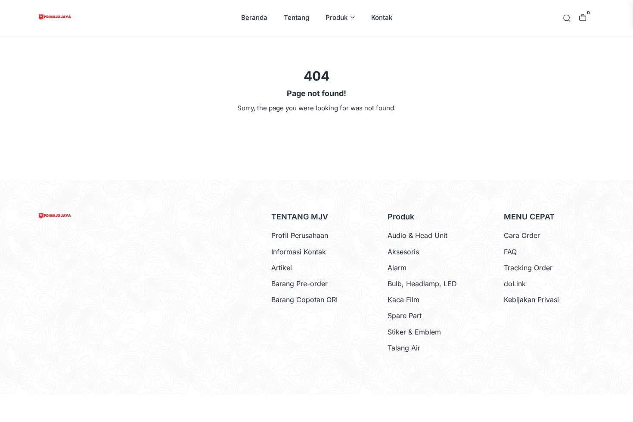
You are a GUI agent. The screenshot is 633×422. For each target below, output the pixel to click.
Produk (337, 17)
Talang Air (404, 348)
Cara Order (522, 235)
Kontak (381, 17)
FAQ (510, 251)
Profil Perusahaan (299, 235)
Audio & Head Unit (417, 235)
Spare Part (405, 315)
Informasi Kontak (298, 251)
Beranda (254, 17)
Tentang (296, 17)
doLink (515, 283)
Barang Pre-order (299, 283)
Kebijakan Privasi (531, 299)
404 (317, 128)
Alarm (397, 267)
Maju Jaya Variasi (315, 408)
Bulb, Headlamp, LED (422, 283)
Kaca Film (403, 299)
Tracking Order (528, 267)
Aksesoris (403, 251)
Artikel (281, 267)
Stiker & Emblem (414, 332)
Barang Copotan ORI (304, 299)
